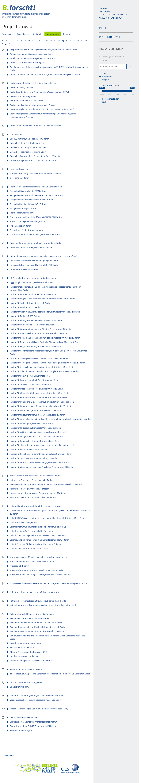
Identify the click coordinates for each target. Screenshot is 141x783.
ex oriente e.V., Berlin (19, 178)
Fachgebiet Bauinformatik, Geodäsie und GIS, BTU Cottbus (37, 195)
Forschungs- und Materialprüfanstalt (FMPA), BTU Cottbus (36, 217)
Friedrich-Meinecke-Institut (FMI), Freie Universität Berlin (36, 234)
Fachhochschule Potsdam (22, 212)
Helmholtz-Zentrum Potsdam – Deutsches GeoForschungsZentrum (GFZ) (43, 256)
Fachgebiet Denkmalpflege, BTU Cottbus (28, 204)
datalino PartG (16, 134)
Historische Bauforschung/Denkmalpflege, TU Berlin (34, 260)
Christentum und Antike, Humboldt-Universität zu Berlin (36, 125)
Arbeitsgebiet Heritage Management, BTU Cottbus (33, 58)
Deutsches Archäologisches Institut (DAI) (28, 147)
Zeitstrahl (37, 34)
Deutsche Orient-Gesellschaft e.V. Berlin (28, 143)
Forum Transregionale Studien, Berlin (27, 221)
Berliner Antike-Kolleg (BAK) (23, 96)
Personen (67, 34)
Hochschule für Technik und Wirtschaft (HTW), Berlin (34, 265)
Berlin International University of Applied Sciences (33, 83)
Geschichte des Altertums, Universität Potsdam (31, 247)
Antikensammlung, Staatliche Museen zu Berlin (31, 54)
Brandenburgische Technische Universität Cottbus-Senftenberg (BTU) (42, 109)
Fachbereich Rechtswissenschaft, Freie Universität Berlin (36, 186)
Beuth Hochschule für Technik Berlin (27, 100)
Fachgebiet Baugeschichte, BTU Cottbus (28, 191)
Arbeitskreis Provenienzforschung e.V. (27, 62)
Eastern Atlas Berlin (19, 169)
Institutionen (53, 34)
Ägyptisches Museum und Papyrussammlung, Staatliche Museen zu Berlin (44, 49)
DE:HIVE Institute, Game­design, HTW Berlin (29, 138)
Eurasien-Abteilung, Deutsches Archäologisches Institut (35, 173)
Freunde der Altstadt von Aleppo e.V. (26, 230)
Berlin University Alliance (21, 87)
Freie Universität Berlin (20, 226)
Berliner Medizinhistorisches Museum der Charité (32, 105)
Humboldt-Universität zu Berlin (24, 269)
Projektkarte (23, 34)
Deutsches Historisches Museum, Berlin (28, 152)
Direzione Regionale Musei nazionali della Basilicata (34, 160)
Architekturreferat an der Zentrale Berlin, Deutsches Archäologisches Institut (45, 74)
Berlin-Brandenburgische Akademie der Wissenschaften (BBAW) (39, 92)
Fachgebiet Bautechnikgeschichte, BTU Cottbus (31, 199)
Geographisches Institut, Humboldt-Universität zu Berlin (36, 243)
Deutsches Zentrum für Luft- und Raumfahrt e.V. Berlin (35, 156)
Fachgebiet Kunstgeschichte (23, 208)
